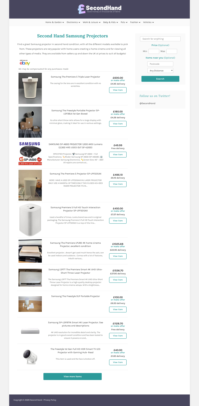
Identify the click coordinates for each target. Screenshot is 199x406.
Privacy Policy (50, 400)
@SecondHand (147, 103)
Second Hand (36, 400)
